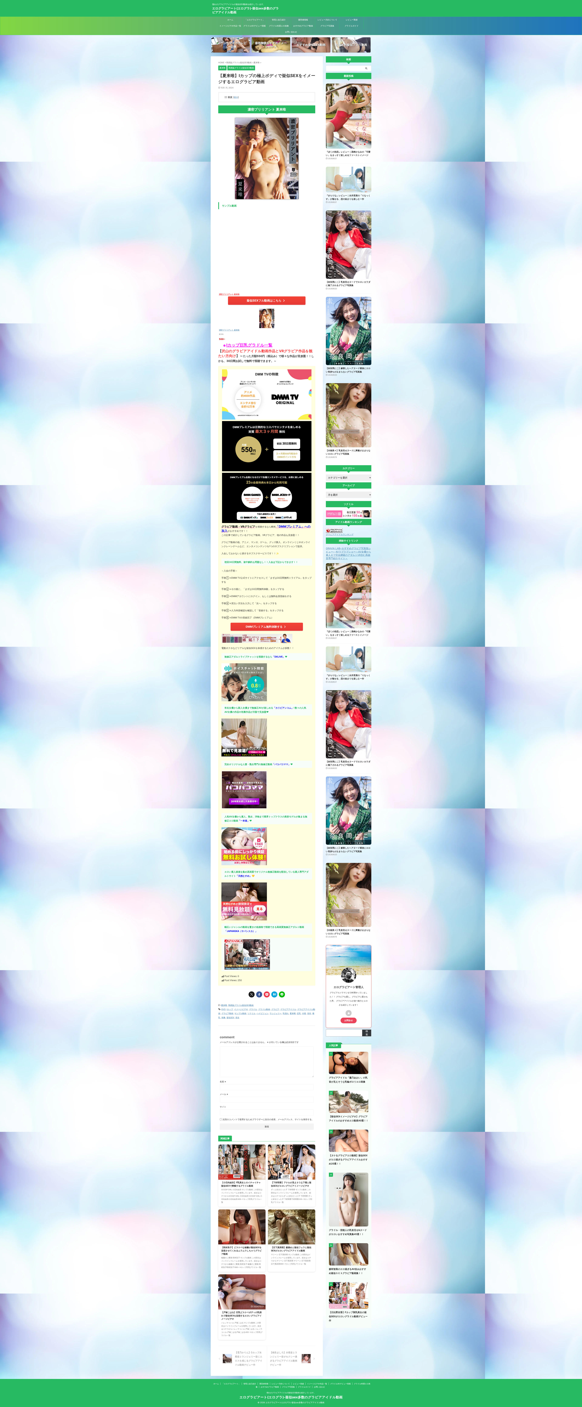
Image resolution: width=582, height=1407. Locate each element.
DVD (223, 1009)
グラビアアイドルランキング (339, 534)
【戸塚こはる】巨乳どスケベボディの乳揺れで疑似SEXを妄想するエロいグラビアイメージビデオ (241, 1315)
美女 (237, 1017)
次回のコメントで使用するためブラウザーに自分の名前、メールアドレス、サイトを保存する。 (268, 1119)
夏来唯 (224, 1005)
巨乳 (299, 1013)
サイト (223, 1106)
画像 (223, 1017)
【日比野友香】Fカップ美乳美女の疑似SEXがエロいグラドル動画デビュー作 (348, 1316)
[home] (349, 1013)
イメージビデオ (241, 1009)
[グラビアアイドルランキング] (334, 531)
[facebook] (259, 994)
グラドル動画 (264, 1009)
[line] (282, 994)
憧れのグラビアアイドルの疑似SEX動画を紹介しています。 (291, 1393)
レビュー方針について (327, 20)
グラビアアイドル (288, 1009)
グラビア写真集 (327, 26)
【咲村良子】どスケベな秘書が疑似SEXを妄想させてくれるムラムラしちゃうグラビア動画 (241, 1250)
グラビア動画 (227, 1013)
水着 (304, 1013)
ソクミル (251, 1013)
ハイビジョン (262, 1013)
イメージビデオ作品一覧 (230, 26)
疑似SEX (230, 1017)
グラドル (253, 1009)
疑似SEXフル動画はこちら (264, 300)
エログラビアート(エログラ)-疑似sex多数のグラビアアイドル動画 (291, 1397)
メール (224, 1094)
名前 (223, 1081)
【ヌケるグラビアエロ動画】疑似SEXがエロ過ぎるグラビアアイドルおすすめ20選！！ (348, 1159)
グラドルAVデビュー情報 (254, 26)
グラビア (275, 1009)
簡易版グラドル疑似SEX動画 (241, 1005)
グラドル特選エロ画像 (279, 26)
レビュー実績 (352, 20)
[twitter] (252, 994)
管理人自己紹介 (279, 20)
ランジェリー (275, 1013)
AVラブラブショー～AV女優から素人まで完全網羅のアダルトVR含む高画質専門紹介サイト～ (348, 555)
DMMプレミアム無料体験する (264, 626)
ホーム (230, 20)
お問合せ (348, 1020)
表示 (236, 97)
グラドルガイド (351, 26)
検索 (367, 1033)
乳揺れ (286, 1013)
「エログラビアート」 (254, 20)
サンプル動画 (240, 1013)
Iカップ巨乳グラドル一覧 (249, 345)
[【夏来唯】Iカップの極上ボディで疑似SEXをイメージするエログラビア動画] (274, 994)
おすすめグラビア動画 (303, 26)
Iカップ (230, 1009)
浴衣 (309, 1013)
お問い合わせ (291, 32)
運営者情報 (303, 20)
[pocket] (267, 994)
